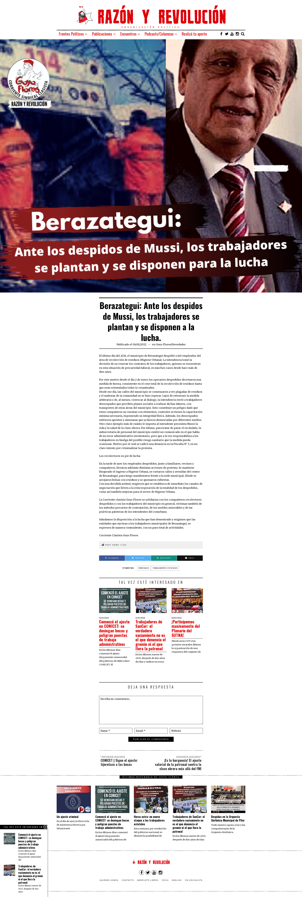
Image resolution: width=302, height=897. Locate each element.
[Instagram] (237, 34)
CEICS (165, 880)
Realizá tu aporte (194, 34)
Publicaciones (102, 34)
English (177, 880)
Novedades (179, 344)
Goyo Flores (163, 344)
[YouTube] (232, 34)
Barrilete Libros (148, 880)
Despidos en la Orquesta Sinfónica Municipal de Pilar (228, 818)
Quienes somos (109, 880)
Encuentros (128, 34)
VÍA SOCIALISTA (193, 880)
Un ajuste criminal (67, 817)
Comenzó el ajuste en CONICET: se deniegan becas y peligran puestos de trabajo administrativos (114, 632)
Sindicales (144, 568)
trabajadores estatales (165, 568)
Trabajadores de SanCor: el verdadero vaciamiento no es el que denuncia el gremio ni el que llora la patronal (150, 635)
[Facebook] (221, 34)
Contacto (128, 880)
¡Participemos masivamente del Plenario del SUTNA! (186, 628)
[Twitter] (226, 34)
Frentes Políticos (71, 34)
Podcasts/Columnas (159, 34)
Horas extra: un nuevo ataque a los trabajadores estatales (149, 820)
